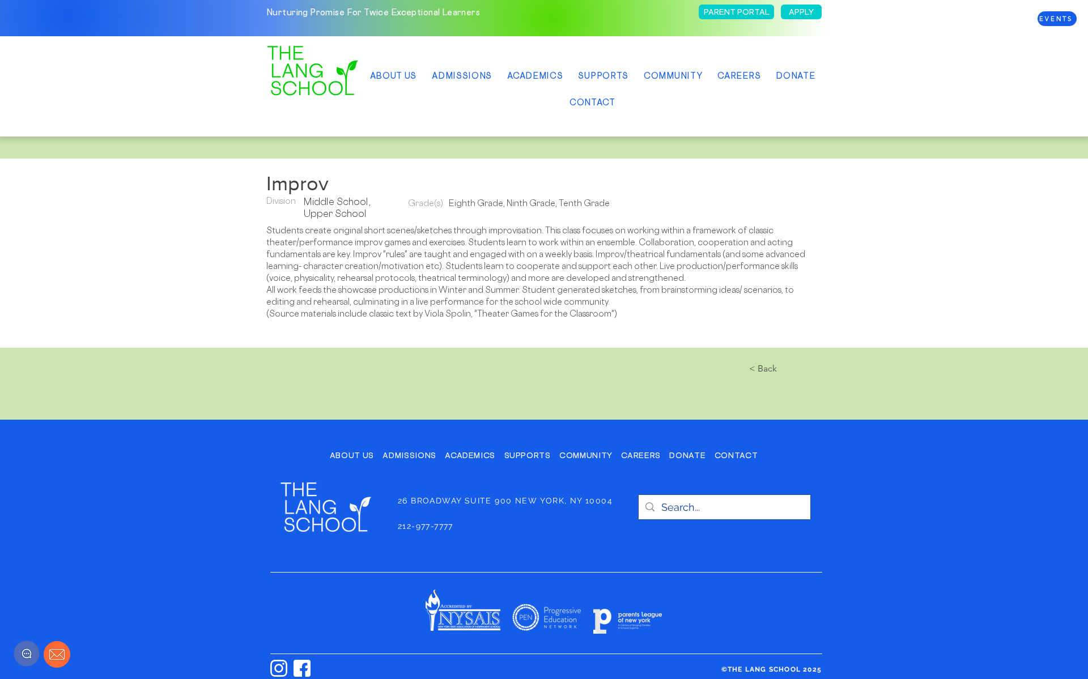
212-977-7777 (425, 526)
